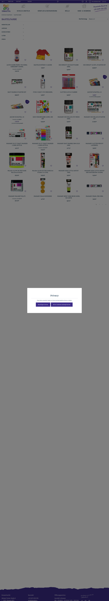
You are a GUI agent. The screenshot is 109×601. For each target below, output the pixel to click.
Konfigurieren (43, 304)
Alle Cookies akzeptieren (61, 304)
